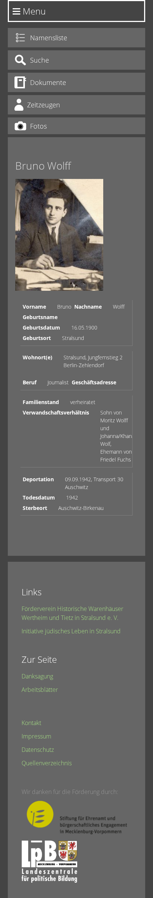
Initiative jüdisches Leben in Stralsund (71, 631)
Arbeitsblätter (40, 690)
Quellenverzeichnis (47, 763)
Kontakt (31, 723)
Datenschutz (38, 750)
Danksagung (37, 676)
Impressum (36, 736)
